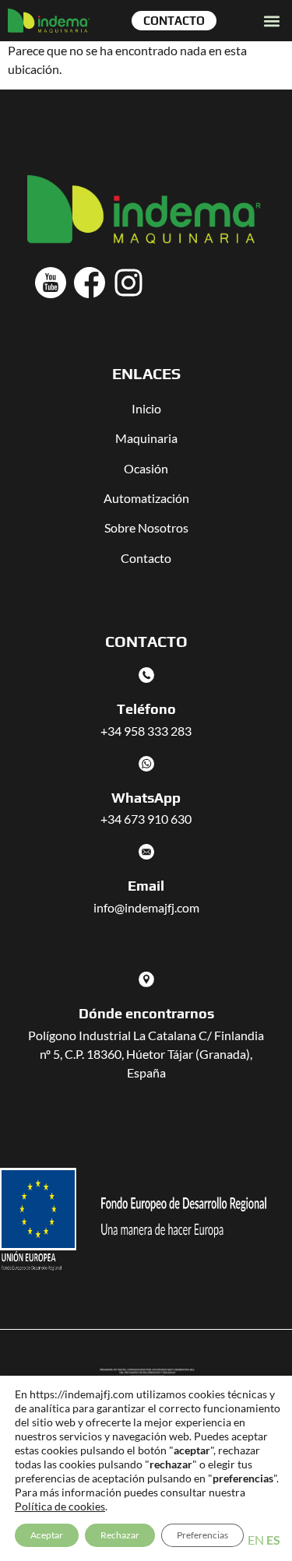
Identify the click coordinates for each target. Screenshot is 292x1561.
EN (256, 1539)
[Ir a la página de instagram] (128, 282)
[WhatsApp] (146, 764)
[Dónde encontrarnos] (146, 979)
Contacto (146, 557)
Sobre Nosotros (146, 527)
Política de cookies (60, 1506)
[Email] (146, 852)
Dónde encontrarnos (146, 1013)
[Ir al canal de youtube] (50, 282)
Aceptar (46, 1535)
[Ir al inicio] (49, 21)
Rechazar (119, 1535)
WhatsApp (146, 797)
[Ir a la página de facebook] (89, 282)
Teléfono (146, 709)
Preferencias (202, 1535)
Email (146, 885)
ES (273, 1539)
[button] (271, 20)
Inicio (146, 408)
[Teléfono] (146, 675)
